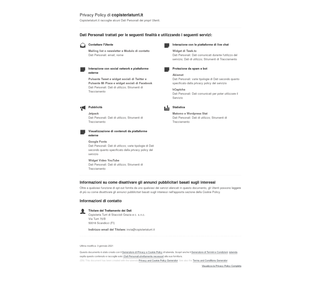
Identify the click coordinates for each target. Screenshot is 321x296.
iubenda (233, 252)
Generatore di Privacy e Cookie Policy (142, 252)
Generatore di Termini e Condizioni (209, 252)
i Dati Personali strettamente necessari (143, 256)
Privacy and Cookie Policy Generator (158, 260)
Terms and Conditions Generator (210, 260)
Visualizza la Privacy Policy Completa (221, 266)
